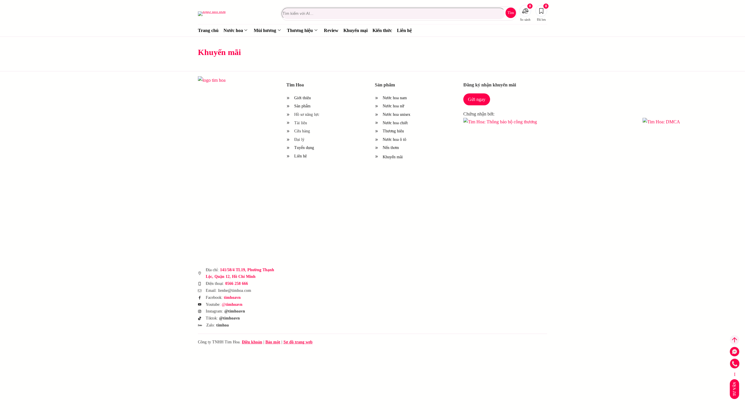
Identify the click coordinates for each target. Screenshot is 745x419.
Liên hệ (404, 30)
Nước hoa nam (395, 98)
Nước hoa (233, 30)
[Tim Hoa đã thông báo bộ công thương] (550, 121)
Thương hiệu (300, 30)
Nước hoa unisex (396, 114)
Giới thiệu (302, 98)
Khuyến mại (355, 30)
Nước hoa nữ (393, 106)
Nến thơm (391, 147)
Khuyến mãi (396, 157)
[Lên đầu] (734, 340)
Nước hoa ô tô (394, 139)
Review (331, 30)
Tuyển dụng (304, 147)
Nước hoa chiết (395, 123)
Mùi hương (265, 30)
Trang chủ (208, 30)
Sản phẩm (302, 106)
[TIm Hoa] (224, 80)
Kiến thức (382, 30)
